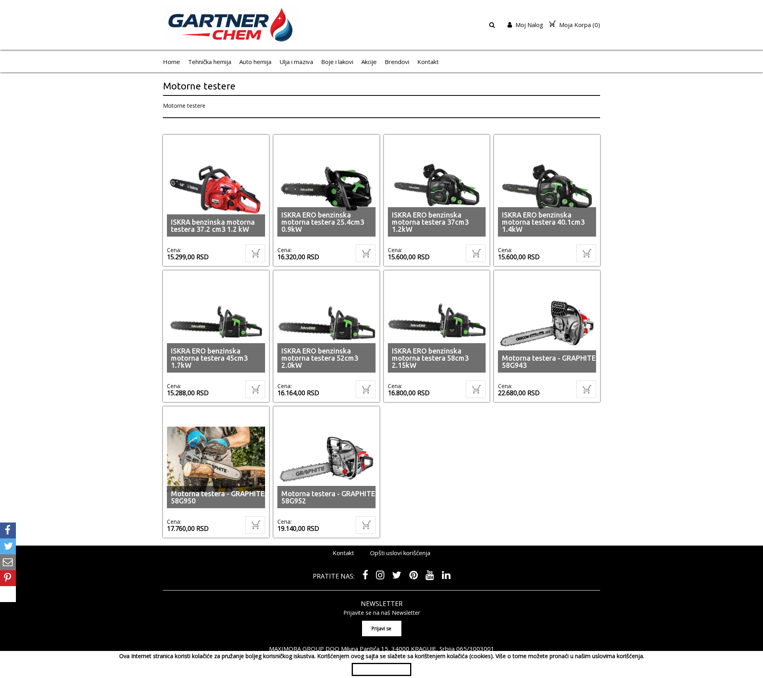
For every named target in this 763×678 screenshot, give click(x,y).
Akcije (369, 62)
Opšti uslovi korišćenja (400, 553)
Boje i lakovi (337, 62)
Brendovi (397, 62)
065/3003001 (475, 649)
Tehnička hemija (209, 62)
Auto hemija (255, 62)
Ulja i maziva (296, 62)
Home (171, 62)
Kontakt (428, 62)
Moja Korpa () (579, 25)
